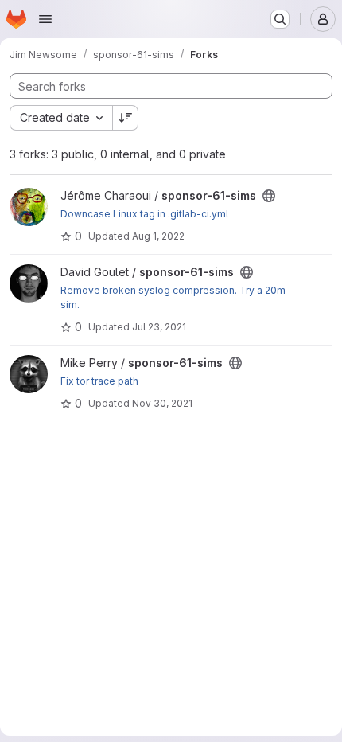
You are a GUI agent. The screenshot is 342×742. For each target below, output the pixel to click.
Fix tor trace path (99, 381)
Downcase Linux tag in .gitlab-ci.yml (144, 214)
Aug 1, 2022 (158, 236)
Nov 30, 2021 (162, 403)
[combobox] (61, 118)
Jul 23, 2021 (159, 327)
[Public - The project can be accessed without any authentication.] (268, 195)
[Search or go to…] (280, 19)
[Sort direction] (125, 118)
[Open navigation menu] (45, 19)
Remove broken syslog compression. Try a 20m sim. (173, 297)
